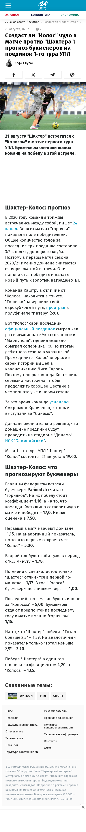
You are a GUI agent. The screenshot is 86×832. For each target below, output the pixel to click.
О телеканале (14, 731)
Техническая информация (61, 734)
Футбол (34, 21)
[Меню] (8, 5)
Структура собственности (22, 752)
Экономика (70, 14)
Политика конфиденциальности (58, 726)
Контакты (50, 741)
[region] (43, 821)
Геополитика (40, 14)
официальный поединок (30, 328)
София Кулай (24, 63)
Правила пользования (58, 717)
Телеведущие (14, 738)
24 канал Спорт (15, 21)
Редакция (12, 717)
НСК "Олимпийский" (25, 440)
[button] (13, 75)
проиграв (55, 307)
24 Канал (12, 14)
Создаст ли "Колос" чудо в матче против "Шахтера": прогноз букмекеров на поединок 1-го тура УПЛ (62, 21)
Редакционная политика (21, 724)
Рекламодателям (55, 711)
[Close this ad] (83, 807)
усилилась (60, 401)
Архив (48, 748)
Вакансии (12, 745)
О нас (9, 711)
